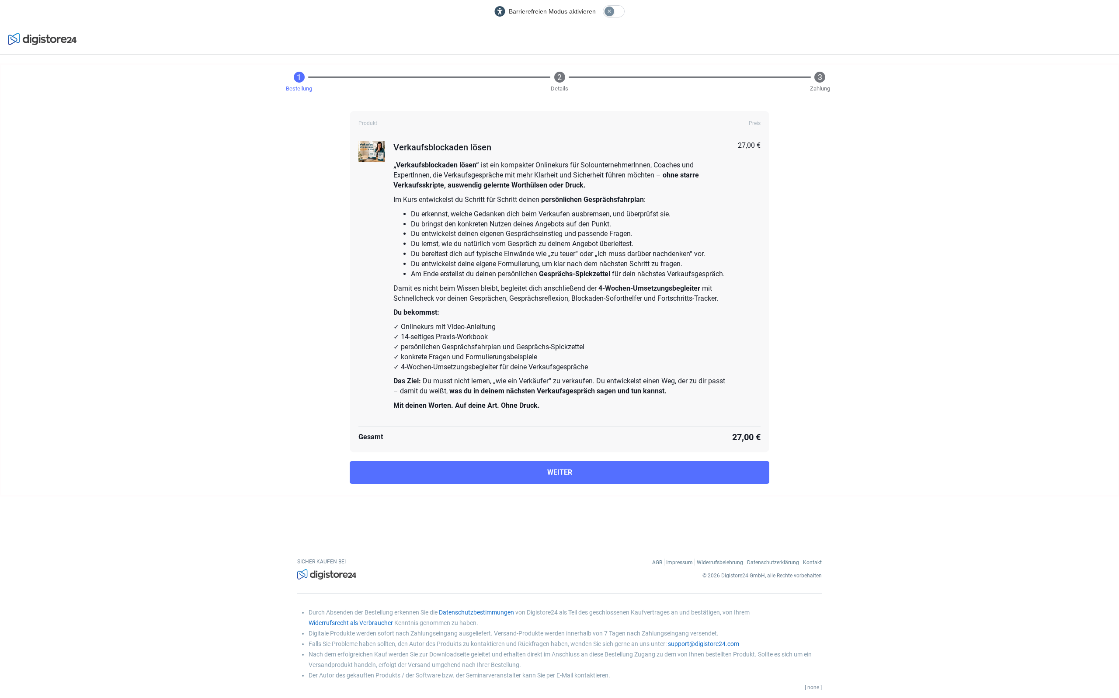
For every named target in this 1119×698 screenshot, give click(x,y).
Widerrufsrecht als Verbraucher (351, 622)
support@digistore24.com (703, 643)
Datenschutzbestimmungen (476, 612)
